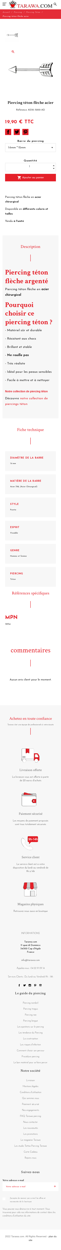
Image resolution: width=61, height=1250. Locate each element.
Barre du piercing (30, 141)
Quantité (30, 160)
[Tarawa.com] (30, 4)
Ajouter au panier (30, 178)
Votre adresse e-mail (13, 1180)
